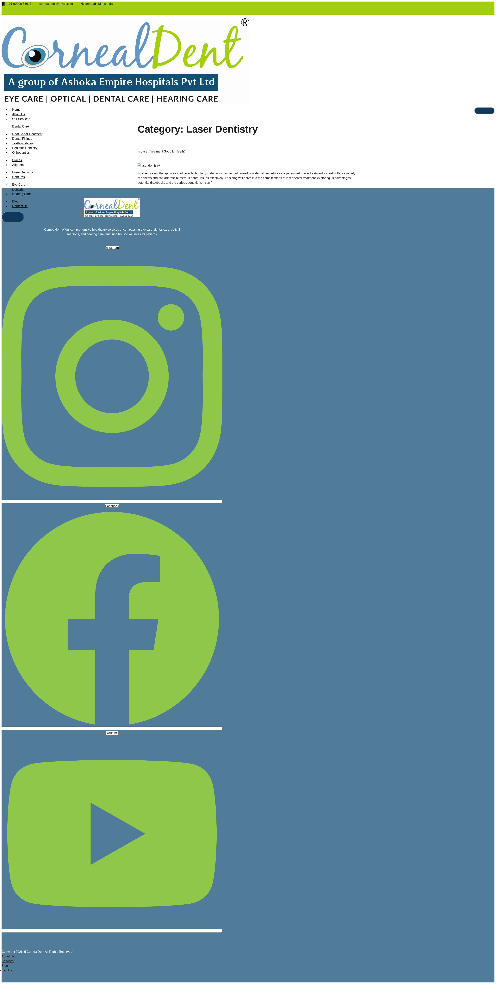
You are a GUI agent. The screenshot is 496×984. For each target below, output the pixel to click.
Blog (15, 201)
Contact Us (20, 206)
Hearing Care (21, 194)
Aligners (18, 164)
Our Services (21, 119)
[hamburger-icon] (484, 110)
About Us (18, 114)
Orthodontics (21, 152)
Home (16, 109)
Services (8, 961)
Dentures (18, 177)
